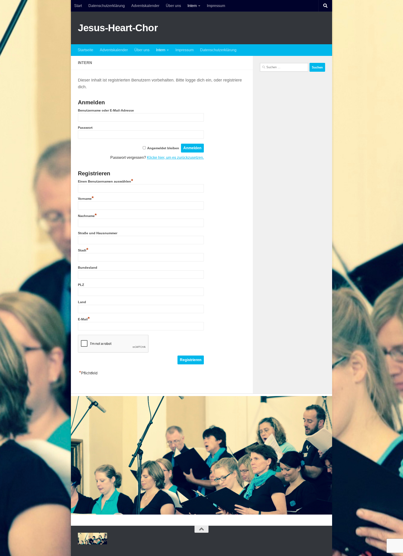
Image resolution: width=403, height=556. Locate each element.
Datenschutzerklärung (106, 6)
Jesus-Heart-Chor (118, 27)
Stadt (83, 250)
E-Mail (84, 319)
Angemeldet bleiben (163, 148)
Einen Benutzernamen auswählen (105, 181)
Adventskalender (145, 6)
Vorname (86, 198)
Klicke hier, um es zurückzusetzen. (175, 157)
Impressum (216, 6)
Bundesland (87, 267)
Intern (192, 6)
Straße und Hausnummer (97, 233)
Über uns (173, 6)
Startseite (85, 50)
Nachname (87, 216)
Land (82, 302)
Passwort (85, 127)
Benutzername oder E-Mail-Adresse (106, 110)
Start (78, 6)
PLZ (81, 285)
